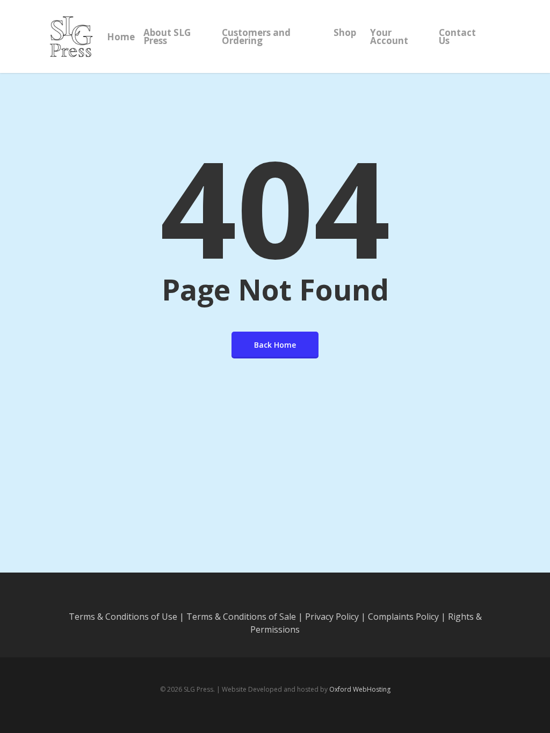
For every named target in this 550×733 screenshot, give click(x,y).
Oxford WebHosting (359, 689)
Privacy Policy (332, 616)
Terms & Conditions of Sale (241, 616)
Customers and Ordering (256, 36)
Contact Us (457, 36)
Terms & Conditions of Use (123, 616)
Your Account (389, 36)
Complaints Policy (403, 616)
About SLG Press (167, 36)
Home (121, 37)
